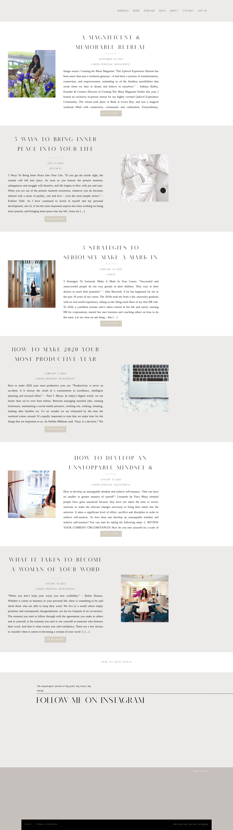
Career (95, 64)
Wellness (55, 168)
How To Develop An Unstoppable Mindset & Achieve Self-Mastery (111, 468)
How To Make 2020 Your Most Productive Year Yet (56, 359)
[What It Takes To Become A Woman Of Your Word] (144, 598)
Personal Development (116, 64)
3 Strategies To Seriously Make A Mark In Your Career (111, 257)
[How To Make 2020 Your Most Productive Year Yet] (144, 388)
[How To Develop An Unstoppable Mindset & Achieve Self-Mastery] (31, 494)
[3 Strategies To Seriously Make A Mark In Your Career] (31, 284)
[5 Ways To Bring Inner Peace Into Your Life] (144, 178)
